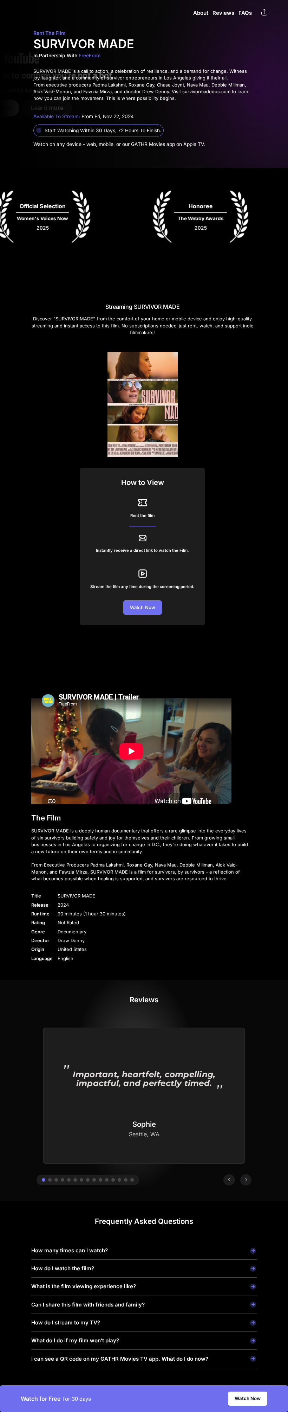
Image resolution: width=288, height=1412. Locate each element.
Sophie (144, 1124)
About (200, 12)
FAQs (245, 12)
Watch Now (248, 1398)
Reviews (223, 12)
